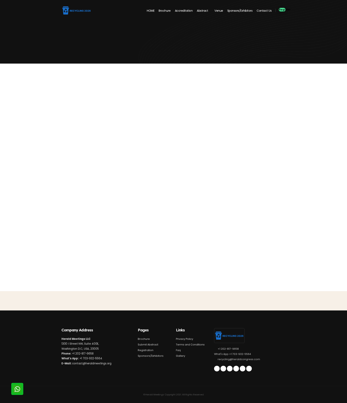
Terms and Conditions (190, 344)
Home (65, 42)
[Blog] (230, 368)
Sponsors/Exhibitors (240, 11)
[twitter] (217, 368)
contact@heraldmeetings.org (91, 363)
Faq (178, 350)
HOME (150, 11)
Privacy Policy (184, 339)
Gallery (180, 356)
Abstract (202, 11)
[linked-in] (223, 368)
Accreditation (184, 11)
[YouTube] (236, 368)
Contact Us (264, 11)
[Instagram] (242, 368)
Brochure (164, 11)
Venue (218, 11)
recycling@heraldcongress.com (239, 359)
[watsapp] (249, 368)
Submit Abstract (148, 344)
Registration (145, 350)
